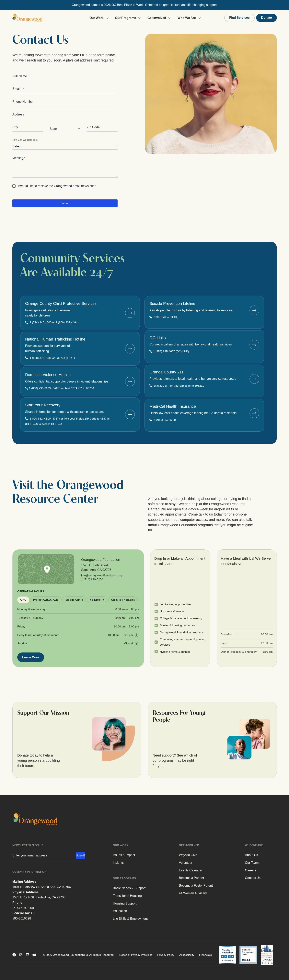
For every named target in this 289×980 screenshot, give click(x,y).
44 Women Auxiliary (193, 893)
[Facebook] (14, 955)
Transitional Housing (127, 895)
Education (120, 911)
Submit (65, 203)
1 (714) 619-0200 (92, 579)
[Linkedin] (27, 955)
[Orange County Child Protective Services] (130, 313)
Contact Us (252, 877)
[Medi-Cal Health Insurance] (254, 413)
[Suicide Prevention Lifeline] (254, 310)
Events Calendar (190, 870)
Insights (118, 862)
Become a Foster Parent (196, 885)
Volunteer (185, 862)
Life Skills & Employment (130, 918)
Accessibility (186, 954)
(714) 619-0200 (23, 908)
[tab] (23, 600)
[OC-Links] (254, 345)
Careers (250, 870)
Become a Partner (191, 877)
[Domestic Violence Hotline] (130, 381)
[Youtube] (34, 955)
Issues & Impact (124, 855)
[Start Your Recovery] (130, 414)
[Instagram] (21, 955)
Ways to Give (188, 855)
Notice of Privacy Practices (135, 954)
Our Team (252, 862)
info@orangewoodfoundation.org (101, 575)
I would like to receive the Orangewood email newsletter (57, 186)
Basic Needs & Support (129, 888)
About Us (251, 855)
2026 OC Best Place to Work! (124, 5)
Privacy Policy (165, 954)
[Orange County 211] (254, 379)
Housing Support (124, 903)
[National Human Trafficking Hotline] (130, 349)
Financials (205, 954)
